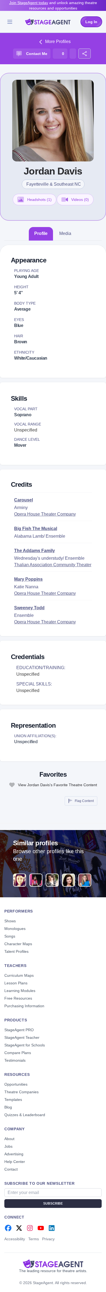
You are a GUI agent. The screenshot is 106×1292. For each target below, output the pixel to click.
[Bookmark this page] (73, 53)
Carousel (23, 500)
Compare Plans (17, 1053)
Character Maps (18, 944)
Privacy (48, 1239)
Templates (13, 1099)
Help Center (14, 1161)
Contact (11, 1169)
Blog (8, 1107)
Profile (41, 233)
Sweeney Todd (29, 607)
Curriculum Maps (19, 975)
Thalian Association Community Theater (52, 564)
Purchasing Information (24, 1006)
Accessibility (14, 1239)
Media (65, 233)
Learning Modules (19, 990)
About (9, 1139)
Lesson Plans (15, 983)
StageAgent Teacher (21, 1037)
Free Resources (18, 998)
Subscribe (53, 1203)
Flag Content (84, 801)
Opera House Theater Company (45, 514)
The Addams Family (34, 550)
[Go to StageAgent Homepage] (53, 1263)
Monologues (15, 928)
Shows (10, 921)
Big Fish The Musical (35, 528)
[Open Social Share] (84, 53)
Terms (33, 1239)
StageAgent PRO (19, 1030)
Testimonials (15, 1060)
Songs (9, 936)
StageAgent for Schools (24, 1045)
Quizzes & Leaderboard (24, 1115)
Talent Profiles (16, 951)
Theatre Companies (21, 1092)
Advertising (13, 1154)
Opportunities (15, 1084)
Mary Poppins (28, 579)
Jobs (8, 1146)
